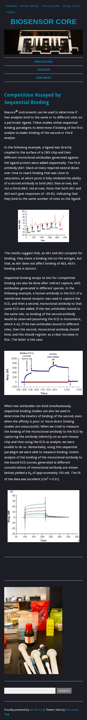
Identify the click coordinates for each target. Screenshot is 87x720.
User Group (43, 77)
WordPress (36, 709)
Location (43, 69)
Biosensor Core (44, 22)
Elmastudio (72, 709)
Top (6, 714)
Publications (43, 61)
